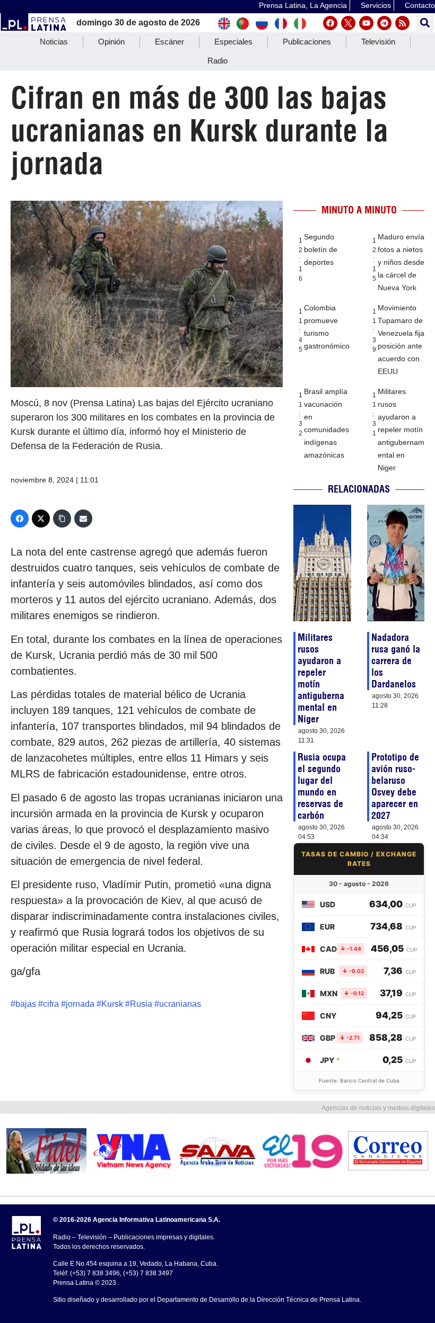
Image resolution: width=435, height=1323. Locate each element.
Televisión (378, 41)
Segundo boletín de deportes (320, 249)
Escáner (169, 41)
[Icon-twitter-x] (348, 23)
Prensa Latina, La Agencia (303, 5)
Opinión (111, 41)
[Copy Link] (62, 518)
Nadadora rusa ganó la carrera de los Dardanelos (395, 660)
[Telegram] (384, 23)
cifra (51, 1003)
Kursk (112, 1003)
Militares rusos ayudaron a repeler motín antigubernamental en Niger (401, 429)
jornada (80, 1003)
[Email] (83, 518)
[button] (425, 23)
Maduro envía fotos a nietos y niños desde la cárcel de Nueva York (401, 262)
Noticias (54, 41)
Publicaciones (307, 41)
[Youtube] (366, 23)
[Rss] (402, 23)
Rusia (141, 1003)
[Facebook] (330, 23)
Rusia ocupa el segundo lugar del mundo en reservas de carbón (322, 786)
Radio (217, 60)
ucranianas (180, 1003)
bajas (25, 1003)
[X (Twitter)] (41, 518)
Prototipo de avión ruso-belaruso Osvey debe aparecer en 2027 (395, 786)
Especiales (233, 41)
